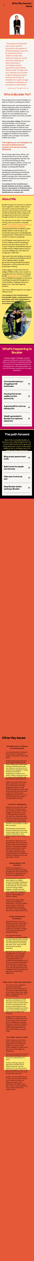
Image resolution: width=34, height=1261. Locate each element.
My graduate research (15, 276)
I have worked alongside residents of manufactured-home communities (16, 226)
